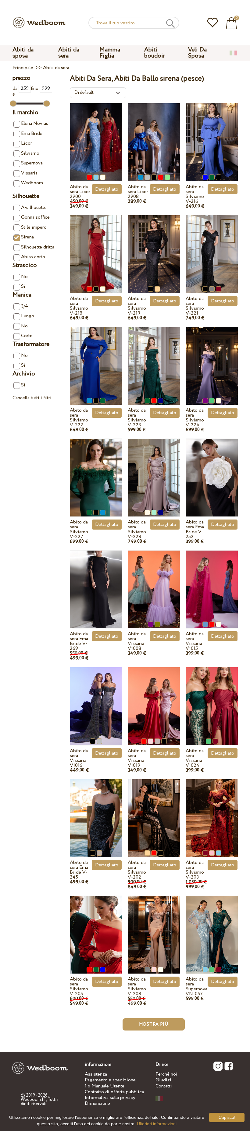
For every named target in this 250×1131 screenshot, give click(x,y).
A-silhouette (34, 207)
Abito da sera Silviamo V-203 (195, 870)
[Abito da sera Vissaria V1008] (154, 583)
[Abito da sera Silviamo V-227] (96, 471)
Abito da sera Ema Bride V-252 (195, 529)
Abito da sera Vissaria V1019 (137, 758)
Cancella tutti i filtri (32, 397)
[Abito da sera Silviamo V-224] (212, 359)
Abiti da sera (68, 52)
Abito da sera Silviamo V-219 (137, 306)
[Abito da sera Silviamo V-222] (96, 359)
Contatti (163, 1086)
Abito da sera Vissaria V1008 (137, 641)
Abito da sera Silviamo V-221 (195, 306)
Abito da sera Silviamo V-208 (137, 986)
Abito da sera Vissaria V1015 (195, 641)
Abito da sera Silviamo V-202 (137, 870)
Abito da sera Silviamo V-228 (137, 529)
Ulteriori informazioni (157, 1123)
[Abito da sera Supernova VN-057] (212, 928)
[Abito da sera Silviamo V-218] (96, 248)
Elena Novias (34, 123)
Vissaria (29, 173)
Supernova (32, 163)
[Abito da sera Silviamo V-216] (212, 135)
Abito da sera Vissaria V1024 (195, 758)
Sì (23, 286)
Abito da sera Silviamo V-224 (195, 417)
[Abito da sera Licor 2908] (154, 135)
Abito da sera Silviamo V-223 (137, 417)
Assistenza (96, 1074)
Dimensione (97, 1103)
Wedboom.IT (33, 1100)
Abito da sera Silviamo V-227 (79, 529)
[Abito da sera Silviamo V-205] (96, 928)
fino (35, 88)
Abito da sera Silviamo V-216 (195, 194)
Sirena (27, 237)
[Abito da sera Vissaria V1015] (212, 583)
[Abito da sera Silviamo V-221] (212, 248)
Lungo (27, 315)
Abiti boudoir (154, 52)
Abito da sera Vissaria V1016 (79, 758)
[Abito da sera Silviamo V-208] (154, 928)
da (15, 88)
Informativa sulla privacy (110, 1097)
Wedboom (32, 182)
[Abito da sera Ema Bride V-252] (212, 471)
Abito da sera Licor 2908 (138, 191)
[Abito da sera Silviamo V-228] (154, 471)
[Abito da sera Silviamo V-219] (154, 248)
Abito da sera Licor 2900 (80, 191)
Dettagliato (106, 189)
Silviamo (30, 153)
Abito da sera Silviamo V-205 (79, 986)
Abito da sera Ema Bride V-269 (79, 641)
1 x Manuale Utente (104, 1086)
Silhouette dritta (37, 247)
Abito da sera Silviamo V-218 (79, 306)
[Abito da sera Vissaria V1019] (154, 699)
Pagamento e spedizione (110, 1079)
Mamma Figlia (109, 52)
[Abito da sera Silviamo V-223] (154, 359)
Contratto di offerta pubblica (114, 1091)
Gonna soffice (35, 217)
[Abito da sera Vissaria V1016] (96, 699)
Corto (27, 335)
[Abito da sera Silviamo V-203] (212, 811)
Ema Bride (31, 133)
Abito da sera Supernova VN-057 (196, 986)
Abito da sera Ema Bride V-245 (79, 870)
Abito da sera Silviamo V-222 (79, 417)
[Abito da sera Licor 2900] (96, 135)
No (24, 276)
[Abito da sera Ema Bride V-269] (96, 583)
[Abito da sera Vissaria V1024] (212, 699)
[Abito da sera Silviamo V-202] (154, 811)
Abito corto (33, 256)
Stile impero (34, 227)
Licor (26, 143)
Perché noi (166, 1074)
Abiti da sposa (23, 52)
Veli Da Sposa (197, 52)
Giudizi (163, 1079)
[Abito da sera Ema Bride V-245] (96, 811)
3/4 (24, 306)
